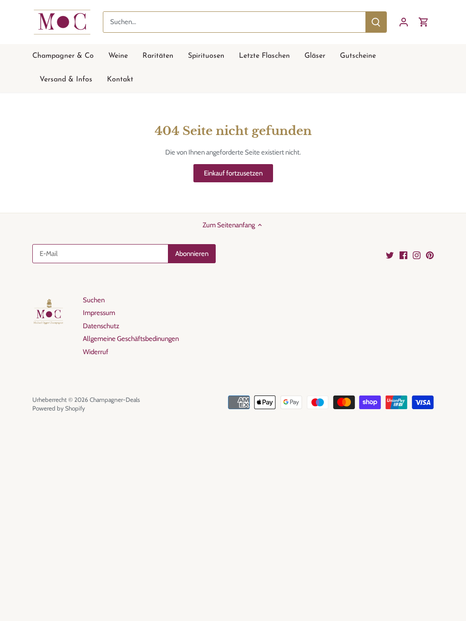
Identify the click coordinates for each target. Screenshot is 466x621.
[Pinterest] (430, 255)
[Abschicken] (375, 22)
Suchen (94, 300)
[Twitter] (390, 255)
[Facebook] (403, 255)
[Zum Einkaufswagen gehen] (423, 22)
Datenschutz (101, 326)
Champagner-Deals (115, 399)
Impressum (99, 313)
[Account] (404, 22)
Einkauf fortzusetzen (233, 173)
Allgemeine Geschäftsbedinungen (131, 339)
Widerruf (95, 352)
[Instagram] (416, 255)
